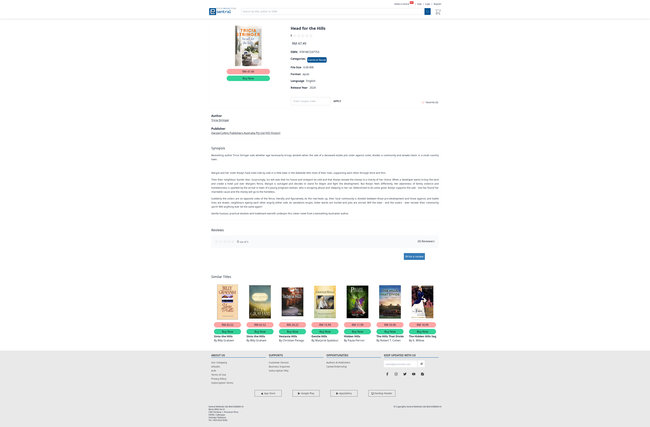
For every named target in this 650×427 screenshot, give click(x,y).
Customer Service (279, 362)
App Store (269, 393)
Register (437, 4)
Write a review (414, 256)
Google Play (307, 393)
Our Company (219, 362)
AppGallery (345, 393)
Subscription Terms (222, 382)
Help (419, 4)
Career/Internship (336, 366)
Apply (337, 101)
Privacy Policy (218, 378)
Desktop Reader (383, 393)
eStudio (215, 366)
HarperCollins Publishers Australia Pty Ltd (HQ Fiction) (245, 133)
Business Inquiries (279, 366)
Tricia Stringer (220, 120)
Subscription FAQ (278, 370)
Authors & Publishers (338, 362)
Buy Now (248, 78)
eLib (213, 370)
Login (427, 4)
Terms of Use (218, 374)
